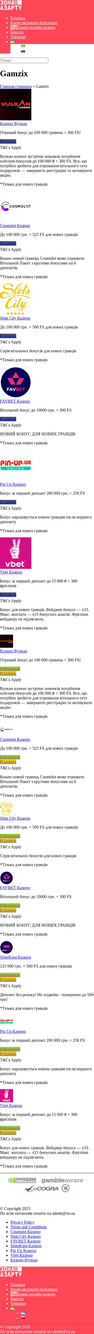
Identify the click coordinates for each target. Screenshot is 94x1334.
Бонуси (17, 32)
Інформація (10, 669)
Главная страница (16, 86)
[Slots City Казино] (15, 313)
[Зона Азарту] (11, 9)
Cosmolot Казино (15, 225)
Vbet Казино (11, 572)
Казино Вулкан (13, 123)
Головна (17, 18)
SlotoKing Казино (15, 957)
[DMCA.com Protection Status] (22, 1182)
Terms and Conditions (28, 1227)
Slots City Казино (15, 318)
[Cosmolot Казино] (15, 221)
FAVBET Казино (15, 401)
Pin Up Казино (13, 484)
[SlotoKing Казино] (6, 952)
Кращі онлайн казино (36, 27)
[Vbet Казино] (15, 567)
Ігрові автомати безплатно (33, 22)
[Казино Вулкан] (15, 119)
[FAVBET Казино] (15, 396)
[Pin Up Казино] (15, 479)
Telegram (18, 37)
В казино (8, 141)
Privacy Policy (22, 1222)
